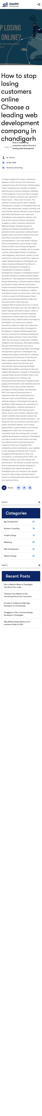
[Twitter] (24, 487)
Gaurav (12, 157)
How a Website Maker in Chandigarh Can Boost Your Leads (18, 585)
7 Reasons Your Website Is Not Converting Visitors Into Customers (18, 595)
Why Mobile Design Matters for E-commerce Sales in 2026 (17, 623)
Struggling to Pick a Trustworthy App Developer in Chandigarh (18, 613)
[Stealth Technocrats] (10, 4)
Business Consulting (14, 168)
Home (7, 147)
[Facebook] (18, 487)
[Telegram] (30, 487)
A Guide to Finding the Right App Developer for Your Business (17, 604)
